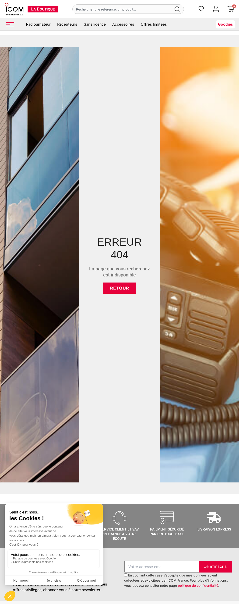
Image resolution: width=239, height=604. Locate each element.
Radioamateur (38, 24)
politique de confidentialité (198, 585)
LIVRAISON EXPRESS (214, 529)
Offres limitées (154, 24)
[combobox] (123, 9)
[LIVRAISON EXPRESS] (214, 518)
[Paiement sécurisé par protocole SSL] (167, 518)
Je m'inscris (215, 566)
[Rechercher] (178, 9)
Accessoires (123, 24)
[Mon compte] (216, 9)
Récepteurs (67, 24)
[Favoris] (201, 9)
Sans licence (95, 24)
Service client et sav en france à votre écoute (119, 534)
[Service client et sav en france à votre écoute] (119, 518)
